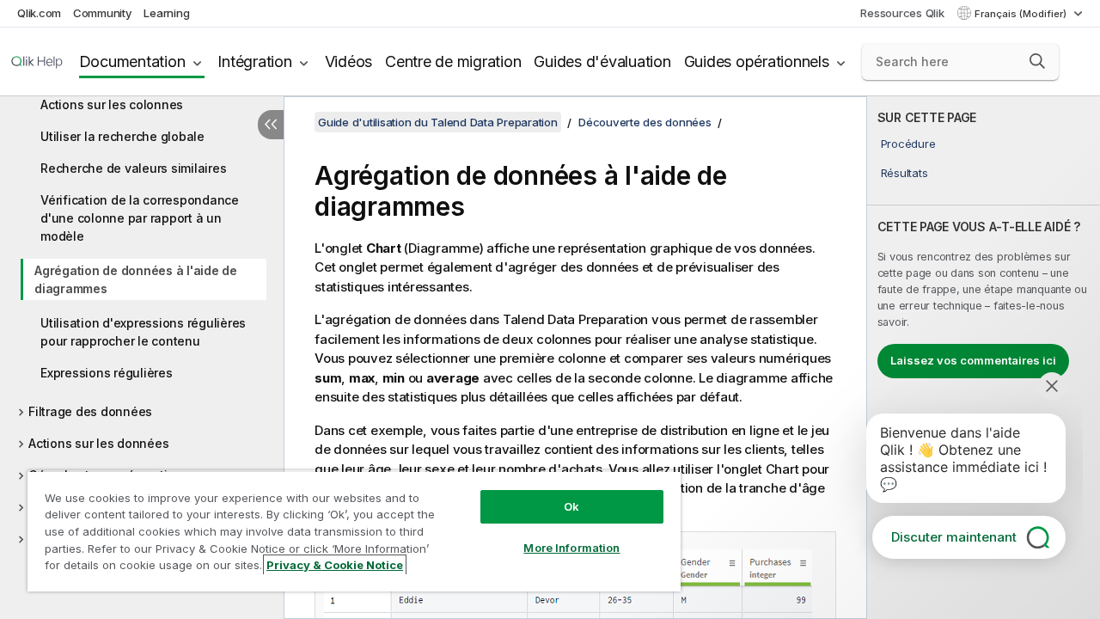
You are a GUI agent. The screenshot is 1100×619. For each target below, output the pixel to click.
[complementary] (983, 357)
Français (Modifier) (1022, 14)
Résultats (904, 173)
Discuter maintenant (954, 537)
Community (102, 13)
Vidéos (349, 61)
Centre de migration (453, 61)
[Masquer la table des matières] (271, 124)
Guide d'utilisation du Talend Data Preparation (438, 122)
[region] (354, 530)
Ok (571, 506)
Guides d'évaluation (602, 61)
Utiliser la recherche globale (122, 136)
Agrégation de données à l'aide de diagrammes (135, 279)
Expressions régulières (106, 372)
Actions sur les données (98, 443)
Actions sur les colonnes (111, 104)
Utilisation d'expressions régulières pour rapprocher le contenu (143, 332)
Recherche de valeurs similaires (133, 168)
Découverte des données (645, 122)
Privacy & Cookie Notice (334, 565)
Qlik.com (39, 13)
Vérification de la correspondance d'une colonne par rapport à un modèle (139, 218)
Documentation (132, 61)
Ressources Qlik (902, 13)
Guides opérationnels (756, 61)
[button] (1037, 61)
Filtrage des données (90, 411)
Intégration (254, 61)
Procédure (908, 143)
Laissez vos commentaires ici (973, 360)
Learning (166, 13)
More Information (571, 548)
